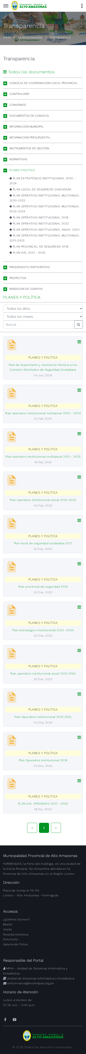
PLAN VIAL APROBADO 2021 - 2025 (43, 803)
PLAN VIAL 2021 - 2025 (28, 252)
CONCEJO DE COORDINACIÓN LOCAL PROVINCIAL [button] (43, 83)
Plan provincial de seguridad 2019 (43, 586)
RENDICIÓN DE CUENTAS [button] (26, 288)
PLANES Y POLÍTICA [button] (22, 170)
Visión (7, 929)
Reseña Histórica (15, 934)
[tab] (43, 83)
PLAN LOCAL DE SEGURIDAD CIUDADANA (41, 189)
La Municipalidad (30, 37)
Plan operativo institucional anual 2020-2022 (43, 500)
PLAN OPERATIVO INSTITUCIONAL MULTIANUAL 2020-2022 (44, 198)
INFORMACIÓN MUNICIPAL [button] (26, 126)
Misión (8, 924)
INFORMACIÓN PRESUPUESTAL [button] (30, 137)
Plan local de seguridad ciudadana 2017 (43, 543)
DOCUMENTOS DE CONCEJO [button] (29, 115)
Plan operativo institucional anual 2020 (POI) (43, 673)
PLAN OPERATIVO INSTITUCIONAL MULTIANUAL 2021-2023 (44, 238)
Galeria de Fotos (15, 944)
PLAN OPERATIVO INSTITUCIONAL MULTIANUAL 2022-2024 (44, 209)
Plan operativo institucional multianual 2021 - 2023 (42, 456)
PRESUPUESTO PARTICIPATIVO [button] (29, 267)
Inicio (7, 37)
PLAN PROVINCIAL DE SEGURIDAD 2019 (40, 246)
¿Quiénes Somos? (16, 919)
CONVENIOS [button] (17, 104)
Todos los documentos (30, 71)
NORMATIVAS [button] (18, 159)
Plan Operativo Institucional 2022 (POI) (43, 717)
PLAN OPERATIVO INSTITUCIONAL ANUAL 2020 (46, 229)
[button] (79, 342)
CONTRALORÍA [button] (19, 93)
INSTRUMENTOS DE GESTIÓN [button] (29, 148)
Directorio (10, 939)
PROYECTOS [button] (17, 278)
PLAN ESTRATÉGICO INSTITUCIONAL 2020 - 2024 (42, 181)
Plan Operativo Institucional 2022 (40, 223)
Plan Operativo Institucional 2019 (40, 217)
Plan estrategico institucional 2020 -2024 (42, 630)
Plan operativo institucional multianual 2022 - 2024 (43, 413)
